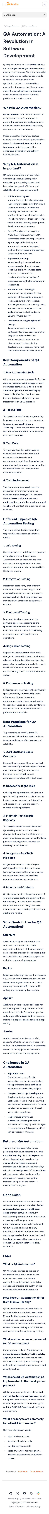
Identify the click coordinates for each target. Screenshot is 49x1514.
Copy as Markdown (12, 26)
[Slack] (38, 1493)
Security (21, 1506)
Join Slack (22, 1471)
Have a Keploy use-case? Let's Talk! (24, 1498)
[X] (17, 1493)
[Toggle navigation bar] (4, 4)
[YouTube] (24, 1493)
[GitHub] (10, 1493)
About (11, 1506)
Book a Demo (37, 1471)
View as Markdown (30, 26)
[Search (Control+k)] (44, 4)
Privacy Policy (33, 1506)
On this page (10, 14)
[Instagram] (31, 1493)
